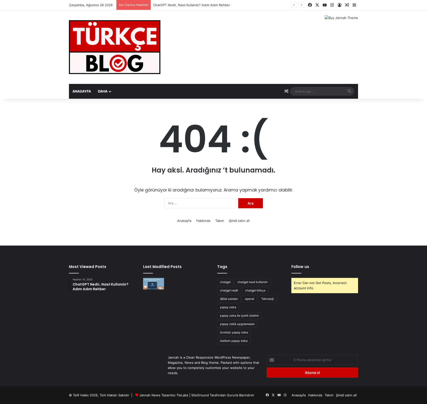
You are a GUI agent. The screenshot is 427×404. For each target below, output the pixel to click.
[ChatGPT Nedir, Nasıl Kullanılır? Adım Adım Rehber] (153, 284)
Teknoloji (267, 299)
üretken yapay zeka (234, 341)
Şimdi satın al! (239, 221)
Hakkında (203, 221)
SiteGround (200, 395)
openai (249, 299)
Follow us (300, 266)
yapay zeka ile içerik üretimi (239, 315)
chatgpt (225, 282)
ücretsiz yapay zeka (234, 332)
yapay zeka (228, 307)
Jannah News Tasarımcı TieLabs (163, 395)
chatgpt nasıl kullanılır (252, 282)
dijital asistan (229, 299)
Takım (219, 221)
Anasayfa (81, 91)
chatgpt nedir (229, 290)
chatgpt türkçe (255, 290)
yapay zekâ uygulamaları (237, 324)
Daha (102, 91)
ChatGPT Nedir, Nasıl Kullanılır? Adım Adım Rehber (191, 5)
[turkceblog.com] (114, 47)
